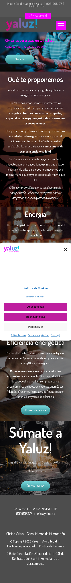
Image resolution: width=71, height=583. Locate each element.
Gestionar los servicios (35, 296)
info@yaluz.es (35, 6)
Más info (20, 59)
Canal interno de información (46, 533)
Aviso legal (50, 541)
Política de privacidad (21, 546)
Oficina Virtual (38, 16)
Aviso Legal (55, 335)
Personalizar (35, 326)
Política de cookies (18, 335)
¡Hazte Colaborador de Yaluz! (25, 3)
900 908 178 (54, 3)
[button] (65, 249)
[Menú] (61, 25)
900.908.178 (24, 513)
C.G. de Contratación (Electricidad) (29, 553)
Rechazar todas (35, 316)
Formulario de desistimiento (43, 561)
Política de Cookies (51, 546)
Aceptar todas (35, 306)
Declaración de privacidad (38, 335)
